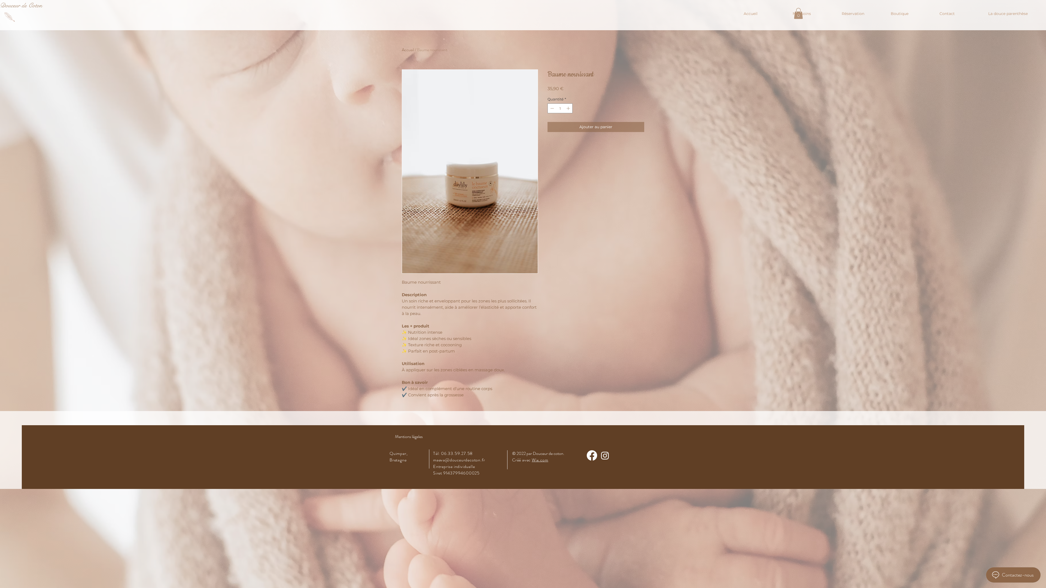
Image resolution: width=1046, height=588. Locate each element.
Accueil (408, 50)
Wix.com (540, 460)
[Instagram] (605, 455)
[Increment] (568, 108)
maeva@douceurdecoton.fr (459, 460)
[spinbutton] (560, 108)
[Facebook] (592, 455)
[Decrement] (551, 108)
